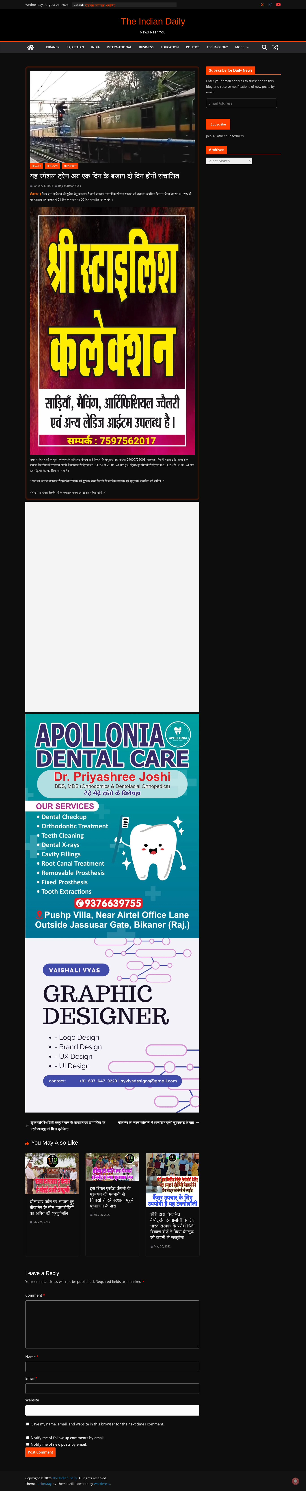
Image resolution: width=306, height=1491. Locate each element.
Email (31, 1378)
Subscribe (218, 124)
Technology (217, 47)
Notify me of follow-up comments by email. (67, 1437)
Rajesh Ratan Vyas (69, 186)
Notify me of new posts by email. (59, 1444)
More (239, 47)
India (95, 47)
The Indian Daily (153, 21)
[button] (246, 47)
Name (32, 1356)
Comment (35, 1295)
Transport (70, 165)
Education (170, 47)
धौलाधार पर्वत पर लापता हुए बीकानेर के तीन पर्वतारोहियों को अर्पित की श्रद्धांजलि (52, 1207)
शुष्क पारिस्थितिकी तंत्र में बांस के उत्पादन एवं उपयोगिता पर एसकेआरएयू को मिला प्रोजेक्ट (68, 1125)
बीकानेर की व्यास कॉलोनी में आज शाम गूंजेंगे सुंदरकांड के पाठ (156, 1122)
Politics (193, 47)
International (119, 47)
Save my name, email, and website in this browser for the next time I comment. (97, 1424)
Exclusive (52, 165)
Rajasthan (75, 47)
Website (32, 1400)
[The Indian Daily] (30, 47)
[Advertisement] (112, 607)
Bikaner (52, 47)
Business (146, 47)
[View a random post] (275, 47)
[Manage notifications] (295, 1481)
